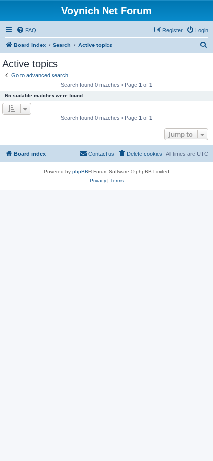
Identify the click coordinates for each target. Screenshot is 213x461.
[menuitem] (26, 30)
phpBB (80, 171)
